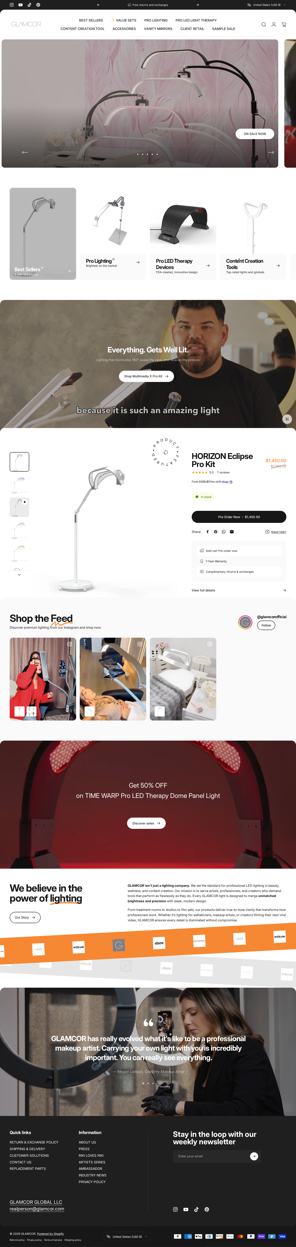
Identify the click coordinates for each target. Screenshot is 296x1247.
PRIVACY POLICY (92, 1182)
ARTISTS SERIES (92, 1162)
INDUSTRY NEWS (93, 1175)
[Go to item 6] (19, 575)
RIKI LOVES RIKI (91, 1156)
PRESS (84, 1149)
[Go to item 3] (19, 507)
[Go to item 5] (19, 552)
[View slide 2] (148, 1083)
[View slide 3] (152, 1083)
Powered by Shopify (50, 1233)
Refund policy (17, 1239)
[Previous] (98, 5)
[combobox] (267, 5)
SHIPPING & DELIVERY (27, 1149)
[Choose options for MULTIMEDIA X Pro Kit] (19, 711)
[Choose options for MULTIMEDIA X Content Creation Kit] (32, 711)
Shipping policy (72, 1239)
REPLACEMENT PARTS (28, 1169)
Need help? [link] (278, 531)
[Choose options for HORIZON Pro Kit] (90, 711)
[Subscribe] (254, 1156)
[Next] (197, 5)
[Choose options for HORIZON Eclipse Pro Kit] (160, 711)
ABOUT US (87, 1142)
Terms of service (53, 1239)
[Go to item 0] (19, 462)
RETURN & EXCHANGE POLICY (34, 1142)
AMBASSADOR (90, 1169)
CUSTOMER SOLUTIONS (29, 1156)
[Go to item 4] (19, 530)
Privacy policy (34, 1239)
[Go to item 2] (19, 484)
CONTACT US (20, 1162)
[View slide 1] (143, 1083)
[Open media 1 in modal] (105, 524)
